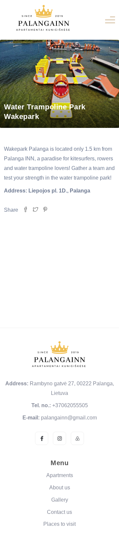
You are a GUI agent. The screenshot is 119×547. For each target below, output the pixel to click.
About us (59, 487)
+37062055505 (70, 405)
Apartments (59, 475)
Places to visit (59, 524)
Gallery (59, 500)
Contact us (59, 512)
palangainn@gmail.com (69, 417)
